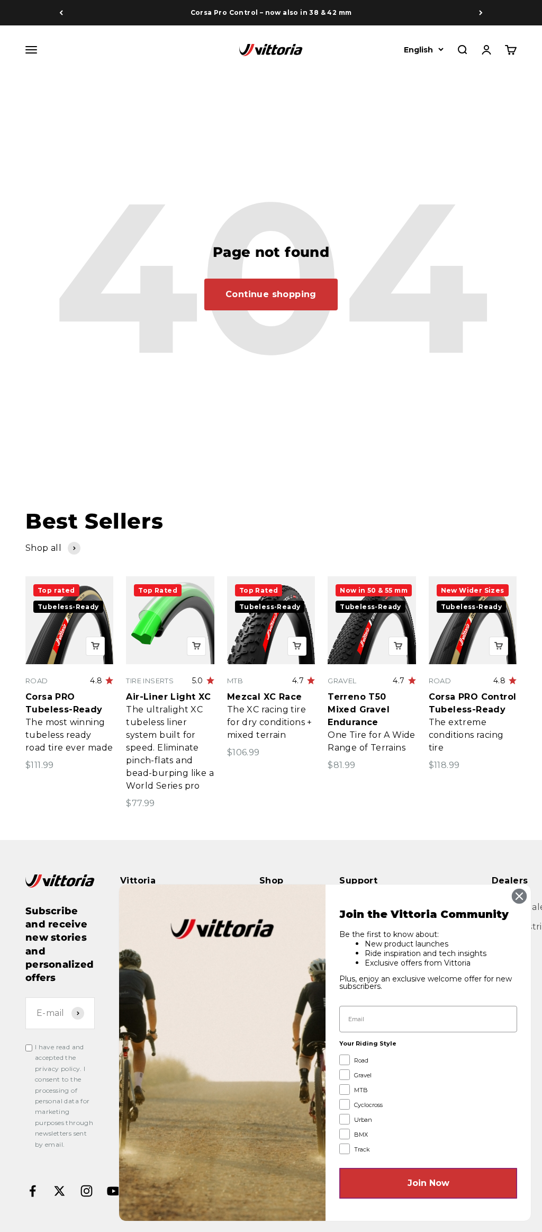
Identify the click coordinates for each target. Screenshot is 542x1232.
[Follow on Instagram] (86, 1191)
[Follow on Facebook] (32, 1191)
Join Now (428, 1183)
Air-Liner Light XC (168, 697)
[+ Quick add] (95, 646)
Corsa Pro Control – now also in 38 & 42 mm (271, 12)
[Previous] (61, 12)
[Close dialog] (519, 896)
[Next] (481, 12)
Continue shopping (271, 294)
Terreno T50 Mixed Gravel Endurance (359, 709)
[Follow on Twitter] (59, 1191)
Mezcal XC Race (264, 697)
